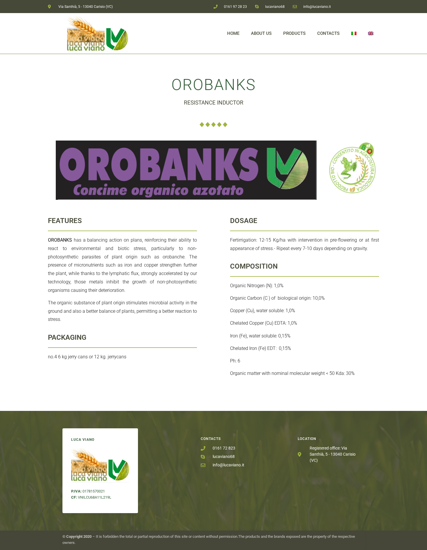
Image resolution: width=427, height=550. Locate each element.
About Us (261, 33)
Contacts (328, 33)
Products (294, 33)
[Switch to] (353, 33)
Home (233, 33)
